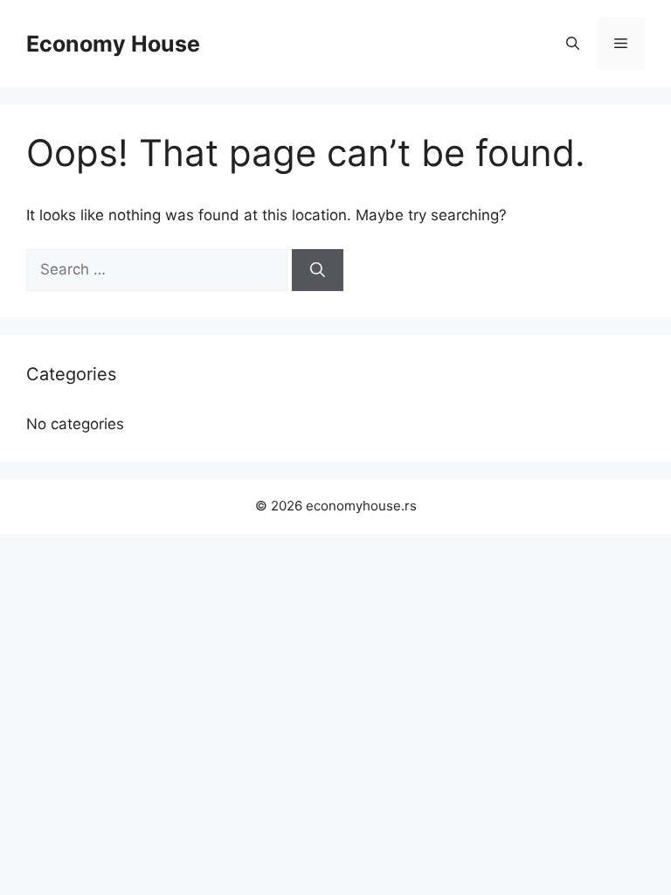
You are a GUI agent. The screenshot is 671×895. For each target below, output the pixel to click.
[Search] (317, 270)
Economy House (113, 44)
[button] (573, 43)
